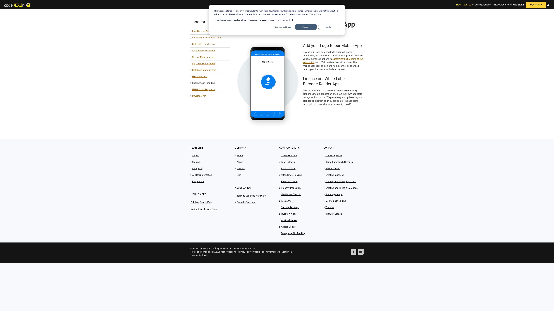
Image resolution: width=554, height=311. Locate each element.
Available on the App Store (203, 209)
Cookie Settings (199, 255)
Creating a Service (334, 175)
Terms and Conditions (201, 252)
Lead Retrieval (288, 162)
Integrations (198, 181)
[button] (548, 4)
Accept (306, 27)
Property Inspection (291, 188)
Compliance (274, 252)
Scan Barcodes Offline (203, 50)
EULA (216, 252)
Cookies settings (282, 27)
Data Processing (228, 252)
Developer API (199, 96)
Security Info (288, 252)
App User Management (203, 63)
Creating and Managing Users (340, 181)
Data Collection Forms (203, 44)
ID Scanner (286, 201)
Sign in (195, 155)
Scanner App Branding (203, 83)
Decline (329, 27)
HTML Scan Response (203, 89)
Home (240, 155)
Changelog (197, 168)
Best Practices (332, 168)
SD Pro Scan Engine (335, 201)
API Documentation (202, 175)
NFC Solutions (199, 76)
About (240, 162)
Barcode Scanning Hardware (251, 195)
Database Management (204, 70)
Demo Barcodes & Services (339, 162)
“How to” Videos (333, 214)
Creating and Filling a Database (341, 188)
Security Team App (290, 207)
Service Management (203, 57)
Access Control (288, 226)
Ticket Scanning (289, 155)
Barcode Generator (246, 202)
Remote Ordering (289, 181)
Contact (241, 168)
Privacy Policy (244, 252)
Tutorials (329, 207)
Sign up (196, 162)
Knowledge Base (333, 155)
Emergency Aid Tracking (293, 233)
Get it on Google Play (201, 202)
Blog (239, 175)
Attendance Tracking (291, 175)
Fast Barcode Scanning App (206, 31)
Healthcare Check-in (291, 194)
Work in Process (289, 220)
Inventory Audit (288, 214)
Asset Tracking (288, 168)
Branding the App (334, 194)
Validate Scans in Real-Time (206, 37)
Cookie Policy (260, 252)
